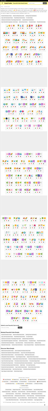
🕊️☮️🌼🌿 (31, 282)
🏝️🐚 (31, 232)
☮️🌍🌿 (18, 311)
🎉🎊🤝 (41, 225)
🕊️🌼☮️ (6, 282)
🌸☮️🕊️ (38, 154)
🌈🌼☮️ (15, 47)
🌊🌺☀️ (38, 61)
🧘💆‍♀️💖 (29, 26)
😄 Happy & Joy (15, 379)
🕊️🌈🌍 (32, 240)
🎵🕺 (7, 232)
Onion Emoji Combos (10, 393)
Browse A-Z (14, 402)
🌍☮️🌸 (42, 104)
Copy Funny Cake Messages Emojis (28, 352)
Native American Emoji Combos (7, 354)
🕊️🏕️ (14, 282)
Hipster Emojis (41, 397)
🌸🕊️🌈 (9, 126)
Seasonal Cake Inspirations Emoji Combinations (10, 352)
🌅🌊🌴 (32, 33)
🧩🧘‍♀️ (23, 304)
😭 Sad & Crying (23, 379)
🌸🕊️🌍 (18, 126)
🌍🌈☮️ (41, 97)
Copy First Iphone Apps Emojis (7, 360)
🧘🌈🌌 (33, 289)
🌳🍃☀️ (24, 118)
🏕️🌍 (23, 232)
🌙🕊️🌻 (30, 111)
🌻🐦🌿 (14, 161)
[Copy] (12, 28)
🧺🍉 (31, 304)
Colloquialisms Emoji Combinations (7, 356)
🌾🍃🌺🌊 (28, 175)
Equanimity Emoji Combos (40, 344)
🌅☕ (32, 40)
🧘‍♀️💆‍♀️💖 (38, 26)
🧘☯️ (15, 304)
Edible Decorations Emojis (6, 369)
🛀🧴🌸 (42, 282)
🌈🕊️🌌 (9, 54)
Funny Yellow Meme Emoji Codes (12, 399)
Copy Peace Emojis (19, 342)
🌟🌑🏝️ (6, 118)
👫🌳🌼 (6, 240)
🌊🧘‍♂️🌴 (7, 97)
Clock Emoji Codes (21, 391)
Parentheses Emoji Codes (40, 395)
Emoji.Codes (8, 402)
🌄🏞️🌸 (6, 33)
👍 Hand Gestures (28, 383)
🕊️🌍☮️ (28, 247)
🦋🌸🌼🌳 (15, 289)
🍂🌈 (25, 218)
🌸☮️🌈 (9, 154)
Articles (24, 402)
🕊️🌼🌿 (39, 254)
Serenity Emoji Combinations (17, 344)
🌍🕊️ (13, 104)
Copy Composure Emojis (28, 344)
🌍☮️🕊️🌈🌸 (11, 111)
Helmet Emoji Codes (26, 393)
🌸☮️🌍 (18, 154)
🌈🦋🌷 (27, 54)
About (37, 402)
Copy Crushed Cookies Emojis (21, 367)
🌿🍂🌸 (9, 190)
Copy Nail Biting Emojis (38, 389)
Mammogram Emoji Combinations (26, 399)
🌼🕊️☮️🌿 (27, 168)
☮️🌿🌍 (25, 318)
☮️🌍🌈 (9, 311)
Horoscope (33, 402)
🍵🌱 (24, 225)
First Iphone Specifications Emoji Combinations (23, 362)
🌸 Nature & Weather (14, 381)
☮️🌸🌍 (38, 311)
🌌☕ (32, 97)
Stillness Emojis (38, 342)
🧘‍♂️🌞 (7, 304)
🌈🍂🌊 (33, 47)
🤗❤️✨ (5, 289)
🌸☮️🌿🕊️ (28, 154)
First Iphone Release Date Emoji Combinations (37, 358)
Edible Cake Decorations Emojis (7, 350)
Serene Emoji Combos (23, 21)
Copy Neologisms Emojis (20, 356)
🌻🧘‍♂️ (23, 161)
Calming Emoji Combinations (31, 15)
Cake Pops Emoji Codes (17, 369)
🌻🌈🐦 (5, 161)
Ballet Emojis (14, 391)
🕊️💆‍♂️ (22, 282)
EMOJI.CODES (3, 0)
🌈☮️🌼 (9, 61)
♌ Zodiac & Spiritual (20, 383)
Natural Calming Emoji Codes (18, 15)
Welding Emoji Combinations (36, 393)
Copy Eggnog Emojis (38, 399)
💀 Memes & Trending (38, 383)
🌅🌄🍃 (23, 33)
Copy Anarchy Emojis (42, 391)
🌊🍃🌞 (7, 90)
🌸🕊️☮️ (27, 126)
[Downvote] (10, 28)
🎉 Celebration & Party (10, 383)
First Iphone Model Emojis (6, 358)
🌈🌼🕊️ (6, 47)
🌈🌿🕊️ (24, 47)
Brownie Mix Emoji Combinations (7, 367)
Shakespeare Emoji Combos (20, 395)
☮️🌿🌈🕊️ (15, 318)
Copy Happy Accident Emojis (7, 371)
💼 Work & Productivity (41, 381)
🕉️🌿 (24, 240)
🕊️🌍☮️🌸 (38, 247)
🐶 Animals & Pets (41, 379)
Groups (19, 402)
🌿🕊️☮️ (18, 190)
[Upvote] (8, 28)
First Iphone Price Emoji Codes (7, 362)
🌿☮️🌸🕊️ (37, 190)
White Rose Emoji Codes (29, 354)
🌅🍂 (7, 40)
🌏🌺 (21, 111)
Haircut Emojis (18, 393)
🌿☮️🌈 (27, 190)
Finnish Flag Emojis (30, 395)
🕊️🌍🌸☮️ (18, 247)
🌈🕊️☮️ (18, 54)
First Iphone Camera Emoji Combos (21, 360)
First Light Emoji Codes (30, 364)
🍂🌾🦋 (33, 218)
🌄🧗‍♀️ (15, 33)
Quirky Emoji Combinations (27, 389)
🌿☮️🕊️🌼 (6, 218)
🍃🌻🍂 (6, 225)
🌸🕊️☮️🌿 (37, 126)
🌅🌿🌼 (41, 33)
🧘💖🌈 (14, 297)
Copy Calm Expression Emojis (7, 17)
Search (45, 3)
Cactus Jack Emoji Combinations (10, 397)
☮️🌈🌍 (39, 304)
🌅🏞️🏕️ (16, 40)
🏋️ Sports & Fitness (32, 381)
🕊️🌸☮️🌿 (17, 254)
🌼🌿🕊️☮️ (41, 161)
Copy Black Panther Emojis (8, 395)
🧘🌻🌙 (5, 297)
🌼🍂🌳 (8, 168)
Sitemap (41, 402)
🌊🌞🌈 (29, 61)
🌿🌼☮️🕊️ (37, 183)
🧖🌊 (25, 289)
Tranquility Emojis (32, 21)
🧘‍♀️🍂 (43, 297)
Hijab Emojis (22, 364)
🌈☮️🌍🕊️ (37, 54)
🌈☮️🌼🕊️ (19, 61)
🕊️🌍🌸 (8, 247)
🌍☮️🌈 (33, 104)
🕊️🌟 (8, 254)
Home (2, 6)
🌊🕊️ (33, 90)
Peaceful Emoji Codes (41, 21)
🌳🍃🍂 (15, 118)
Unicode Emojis (8, 389)
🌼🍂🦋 (17, 168)
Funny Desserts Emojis (19, 354)
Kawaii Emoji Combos (6, 391)
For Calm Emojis (29, 17)
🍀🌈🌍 (16, 218)
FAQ (22, 402)
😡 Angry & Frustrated (32, 379)
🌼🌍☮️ (31, 161)
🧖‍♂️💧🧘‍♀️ (20, 26)
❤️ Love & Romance (7, 379)
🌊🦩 (41, 90)
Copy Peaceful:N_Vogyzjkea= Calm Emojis (9, 21)
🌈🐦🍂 (42, 47)
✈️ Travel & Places (23, 381)
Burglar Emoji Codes (16, 389)
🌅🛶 (24, 40)
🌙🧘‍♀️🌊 (39, 111)
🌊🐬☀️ (25, 90)
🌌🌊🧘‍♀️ (24, 97)
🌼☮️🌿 (9, 175)
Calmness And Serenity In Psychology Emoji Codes (11, 19)
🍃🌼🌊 (15, 225)
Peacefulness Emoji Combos (19, 17)
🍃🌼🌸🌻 (10, 26)
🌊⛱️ (15, 97)
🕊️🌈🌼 (41, 240)
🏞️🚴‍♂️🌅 (39, 232)
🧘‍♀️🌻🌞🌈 (33, 297)
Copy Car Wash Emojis (22, 397)
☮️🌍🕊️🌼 (28, 311)
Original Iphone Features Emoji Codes (20, 358)
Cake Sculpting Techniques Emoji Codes (22, 350)
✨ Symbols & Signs (24, 385)
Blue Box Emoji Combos (32, 397)
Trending (28, 402)
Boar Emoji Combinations (31, 391)
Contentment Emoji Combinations (7, 342)
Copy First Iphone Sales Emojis (40, 362)
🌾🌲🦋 (18, 175)
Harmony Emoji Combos (28, 342)
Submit (20, 327)
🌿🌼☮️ (27, 183)
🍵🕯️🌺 (32, 225)
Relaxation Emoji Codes (5, 344)
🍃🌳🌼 (42, 218)
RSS (44, 402)
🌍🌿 (5, 104)
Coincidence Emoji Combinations (29, 369)
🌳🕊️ (33, 118)
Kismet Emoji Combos (18, 371)
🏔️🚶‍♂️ (15, 232)
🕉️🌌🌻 (15, 240)
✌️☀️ (34, 318)
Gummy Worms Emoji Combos (34, 367)
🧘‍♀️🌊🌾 (23, 297)
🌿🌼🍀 (18, 183)
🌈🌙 (40, 40)
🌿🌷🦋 (9, 183)
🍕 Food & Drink (5, 381)
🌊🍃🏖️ (16, 90)
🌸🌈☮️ (41, 118)
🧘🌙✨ (42, 289)
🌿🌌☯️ (38, 175)
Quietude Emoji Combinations (28, 19)
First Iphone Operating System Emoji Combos (10, 364)
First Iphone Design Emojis (35, 360)
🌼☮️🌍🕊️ (38, 168)
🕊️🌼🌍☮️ (29, 254)
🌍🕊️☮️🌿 (22, 104)
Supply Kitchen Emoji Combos (32, 356)
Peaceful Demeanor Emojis (6, 15)
